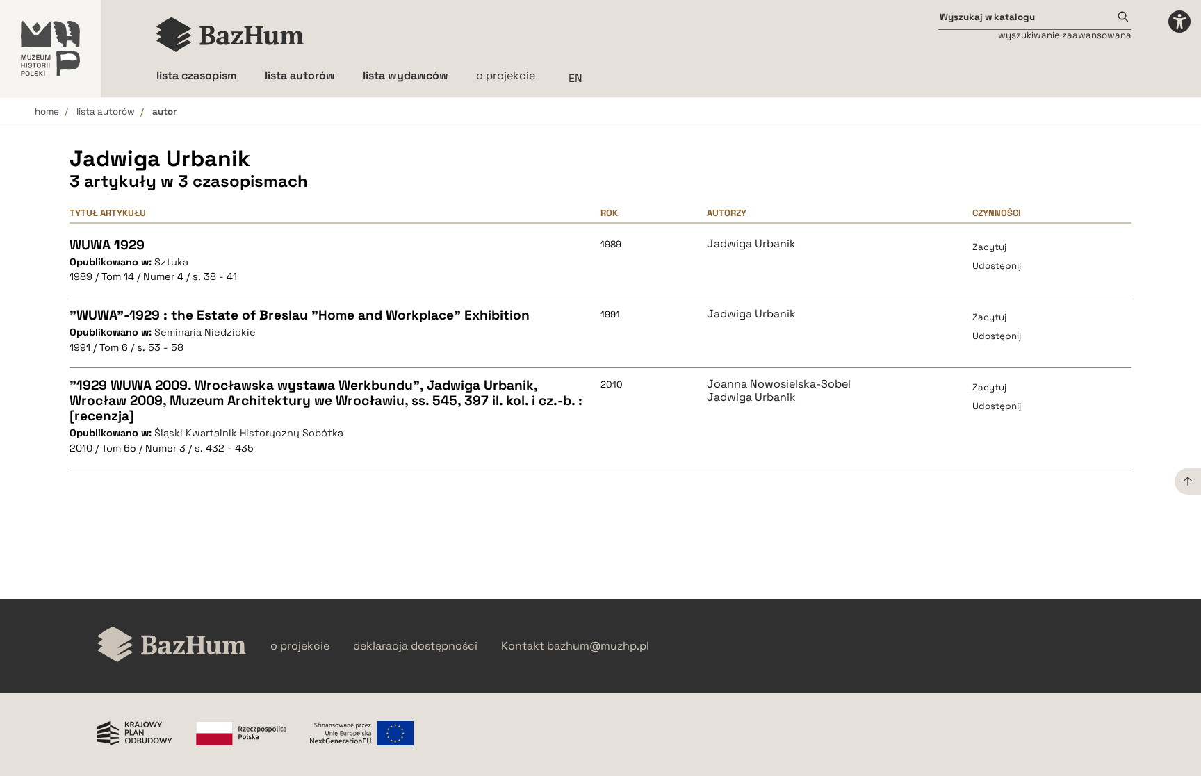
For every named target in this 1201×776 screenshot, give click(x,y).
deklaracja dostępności (415, 646)
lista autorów (105, 111)
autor (164, 111)
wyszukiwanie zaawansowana (1064, 35)
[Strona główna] (230, 34)
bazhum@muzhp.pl (598, 646)
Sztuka (171, 262)
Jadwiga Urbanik (751, 244)
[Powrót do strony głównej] (172, 646)
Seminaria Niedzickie (205, 332)
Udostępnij (996, 266)
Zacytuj (989, 247)
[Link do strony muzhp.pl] (50, 48)
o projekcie (505, 75)
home (47, 111)
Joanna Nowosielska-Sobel (779, 384)
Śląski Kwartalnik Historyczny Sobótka (248, 433)
